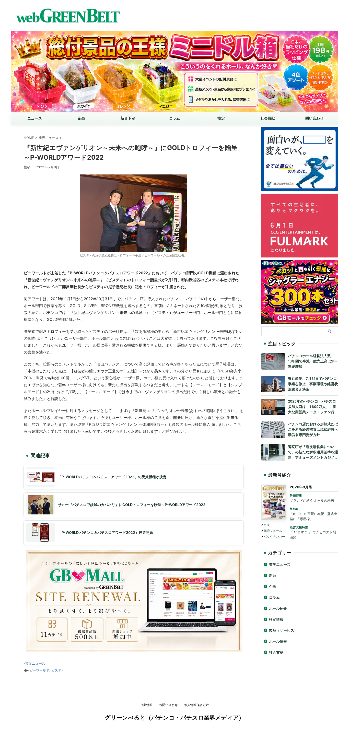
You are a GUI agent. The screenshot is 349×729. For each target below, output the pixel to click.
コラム (174, 118)
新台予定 (128, 118)
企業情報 (146, 705)
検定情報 (276, 619)
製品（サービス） (283, 630)
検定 (221, 118)
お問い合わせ (168, 705)
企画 (81, 118)
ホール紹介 (278, 608)
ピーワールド (39, 670)
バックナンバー (274, 536)
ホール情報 (278, 641)
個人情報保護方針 (196, 705)
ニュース (34, 118)
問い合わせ (314, 118)
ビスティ (58, 670)
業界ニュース (35, 663)
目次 (267, 525)
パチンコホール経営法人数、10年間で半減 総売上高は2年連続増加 (312, 361)
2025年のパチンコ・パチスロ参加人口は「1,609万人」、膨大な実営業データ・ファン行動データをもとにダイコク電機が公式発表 (313, 407)
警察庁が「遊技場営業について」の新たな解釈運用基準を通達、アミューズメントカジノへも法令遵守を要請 (313, 452)
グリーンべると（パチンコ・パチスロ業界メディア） (174, 717)
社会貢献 (268, 118)
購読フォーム (273, 531)
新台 (272, 575)
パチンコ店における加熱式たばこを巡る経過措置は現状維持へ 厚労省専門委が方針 (313, 429)
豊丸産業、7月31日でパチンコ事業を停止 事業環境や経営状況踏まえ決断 (313, 384)
